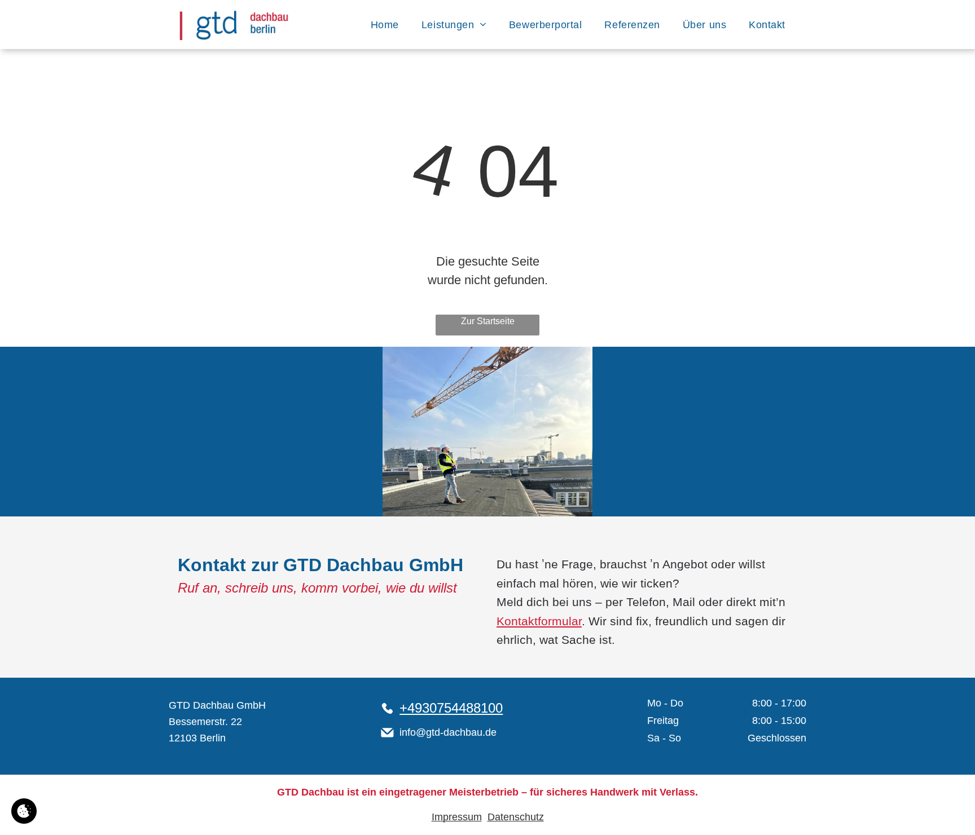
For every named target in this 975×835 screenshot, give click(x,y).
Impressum (457, 817)
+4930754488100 (451, 707)
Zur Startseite (488, 321)
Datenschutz (516, 817)
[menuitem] (384, 24)
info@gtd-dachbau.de (448, 732)
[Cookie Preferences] (24, 811)
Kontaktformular (539, 621)
